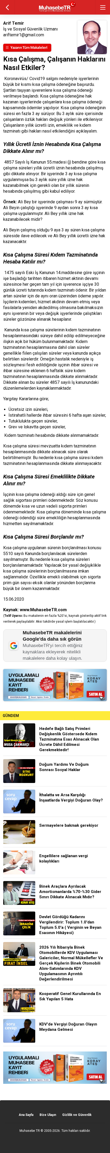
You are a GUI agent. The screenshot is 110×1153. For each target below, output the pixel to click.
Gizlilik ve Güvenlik (77, 1115)
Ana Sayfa (26, 1115)
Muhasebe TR (29, 1131)
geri (7, 7)
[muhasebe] (55, 12)
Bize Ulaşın (48, 1115)
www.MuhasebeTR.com (43, 609)
